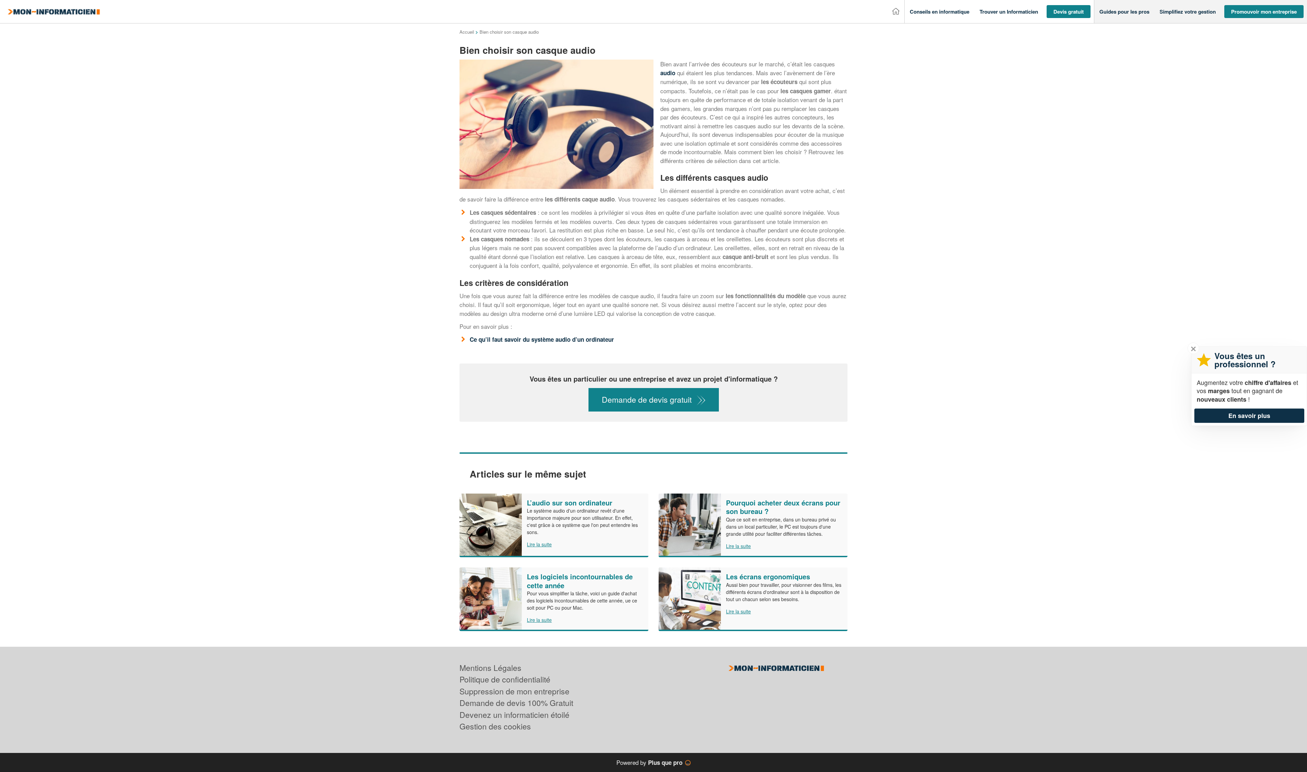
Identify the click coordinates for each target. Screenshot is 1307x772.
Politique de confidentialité (504, 679)
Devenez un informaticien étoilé (514, 714)
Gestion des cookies (495, 726)
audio (667, 73)
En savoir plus (1249, 415)
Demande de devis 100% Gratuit (516, 702)
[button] (939, 11)
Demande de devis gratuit (647, 399)
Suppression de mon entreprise (514, 691)
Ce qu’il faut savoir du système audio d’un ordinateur (543, 339)
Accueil (466, 32)
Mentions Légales (490, 667)
